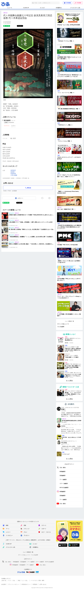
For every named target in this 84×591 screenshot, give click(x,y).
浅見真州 (13, 170)
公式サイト (20, 198)
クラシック (26, 528)
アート (7, 528)
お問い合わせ (42, 584)
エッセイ (42, 7)
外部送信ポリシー (26, 584)
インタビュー (9, 535)
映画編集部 (62, 471)
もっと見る (69, 380)
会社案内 (3, 584)
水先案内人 (59, 7)
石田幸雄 (13, 173)
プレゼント (26, 535)
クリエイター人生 (75, 7)
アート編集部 (63, 479)
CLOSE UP (26, 7)
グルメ (25, 532)
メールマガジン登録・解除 (37, 580)
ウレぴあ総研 (60, 326)
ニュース (9, 7)
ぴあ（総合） (63, 467)
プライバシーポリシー (13, 584)
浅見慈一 (13, 172)
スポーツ (44, 528)
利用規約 (35, 584)
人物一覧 (3, 580)
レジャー (8, 532)
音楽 (25, 525)
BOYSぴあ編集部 (64, 487)
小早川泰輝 (13, 175)
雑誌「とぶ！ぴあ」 (23, 580)
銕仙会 (29, 188)
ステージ (44, 525)
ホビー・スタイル (46, 532)
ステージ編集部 (64, 483)
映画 (7, 525)
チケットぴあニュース (63, 324)
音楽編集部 (62, 475)
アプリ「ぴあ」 (12, 580)
